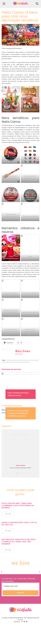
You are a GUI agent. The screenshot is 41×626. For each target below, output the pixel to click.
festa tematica (20, 362)
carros (8, 360)
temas (27, 362)
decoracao (14, 360)
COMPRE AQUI (13, 160)
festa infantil (10, 362)
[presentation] (1, 571)
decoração (23, 360)
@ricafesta (19, 354)
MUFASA (20, 620)
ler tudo (8, 514)
